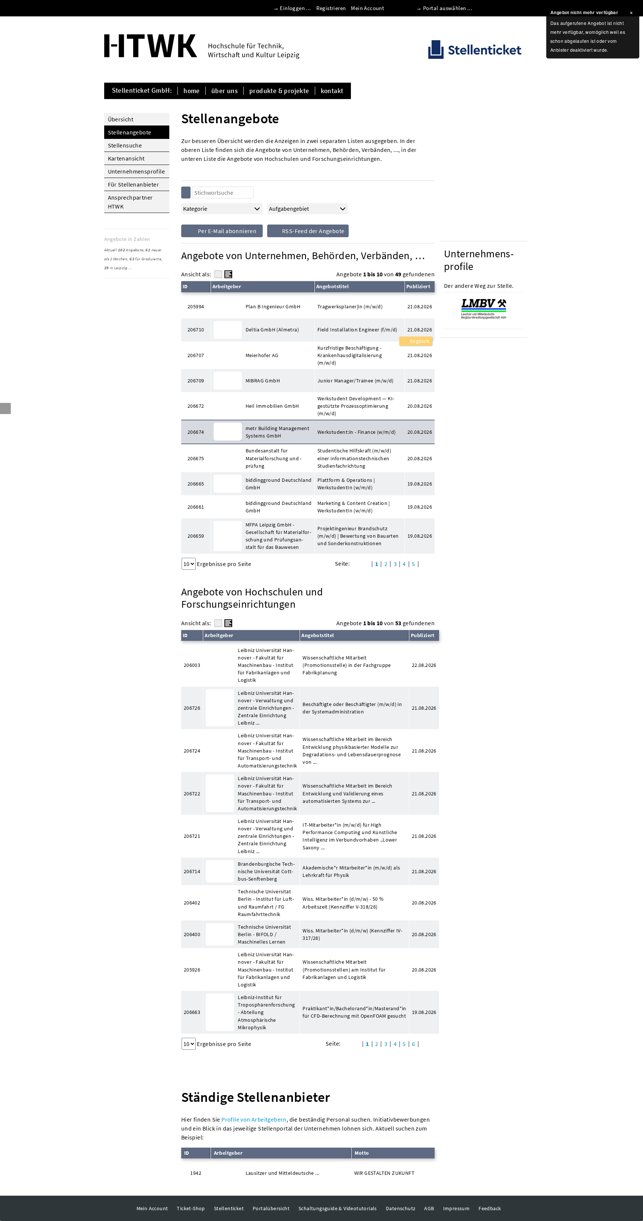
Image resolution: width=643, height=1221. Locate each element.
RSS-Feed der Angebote (313, 231)
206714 (192, 871)
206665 (196, 483)
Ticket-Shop (191, 1208)
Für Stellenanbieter (133, 184)
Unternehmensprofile (136, 171)
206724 (192, 750)
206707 (196, 355)
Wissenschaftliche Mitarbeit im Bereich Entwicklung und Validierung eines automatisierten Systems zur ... (347, 793)
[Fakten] (218, 274)
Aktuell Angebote (124, 249)
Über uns (224, 91)
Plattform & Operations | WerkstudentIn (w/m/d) (346, 484)
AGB (429, 1208)
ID (185, 286)
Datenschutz (400, 1208)
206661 (196, 506)
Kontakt (332, 91)
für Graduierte (145, 258)
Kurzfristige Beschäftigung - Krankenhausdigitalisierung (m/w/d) (349, 355)
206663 (192, 1012)
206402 (192, 902)
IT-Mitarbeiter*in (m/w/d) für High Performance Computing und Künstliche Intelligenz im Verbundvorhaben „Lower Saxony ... (350, 835)
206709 (196, 380)
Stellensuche (125, 145)
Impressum (456, 1208)
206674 (196, 432)
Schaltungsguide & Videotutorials (337, 1208)
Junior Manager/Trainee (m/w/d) (355, 380)
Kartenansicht (126, 158)
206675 (196, 458)
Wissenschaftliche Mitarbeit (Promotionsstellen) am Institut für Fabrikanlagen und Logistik (344, 969)
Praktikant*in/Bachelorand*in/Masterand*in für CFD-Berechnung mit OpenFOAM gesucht (354, 1012)
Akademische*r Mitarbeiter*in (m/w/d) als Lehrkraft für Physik (351, 871)
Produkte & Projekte (279, 91)
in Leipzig (116, 267)
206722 (192, 793)
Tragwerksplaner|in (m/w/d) (350, 306)
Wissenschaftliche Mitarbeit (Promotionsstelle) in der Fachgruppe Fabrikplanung (347, 665)
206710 (196, 329)
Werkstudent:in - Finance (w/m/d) (356, 432)
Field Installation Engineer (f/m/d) (357, 329)
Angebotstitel (332, 286)
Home (191, 91)
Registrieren (331, 8)
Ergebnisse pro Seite (224, 563)
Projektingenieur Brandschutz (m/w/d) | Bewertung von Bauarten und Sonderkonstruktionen (358, 536)
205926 (192, 969)
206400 (192, 934)
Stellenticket (229, 1208)
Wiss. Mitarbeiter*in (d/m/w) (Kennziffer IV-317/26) (352, 934)
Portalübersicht (271, 1208)
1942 (195, 1173)
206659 (196, 535)
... (130, 267)
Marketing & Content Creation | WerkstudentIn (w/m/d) (353, 507)
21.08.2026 (419, 329)
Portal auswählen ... (447, 8)
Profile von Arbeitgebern (254, 1119)
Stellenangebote (129, 132)
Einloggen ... (295, 8)
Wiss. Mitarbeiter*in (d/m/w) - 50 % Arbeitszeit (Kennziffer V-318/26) (343, 903)
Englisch (419, 341)
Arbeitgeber (226, 286)
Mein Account (367, 8)
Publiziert (418, 286)
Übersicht (121, 119)
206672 (196, 406)
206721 (192, 836)
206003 (192, 665)
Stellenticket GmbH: (142, 91)
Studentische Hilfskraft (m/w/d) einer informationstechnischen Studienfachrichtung (354, 458)
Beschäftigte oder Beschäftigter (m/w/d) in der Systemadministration (352, 708)
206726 (192, 708)
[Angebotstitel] (228, 274)
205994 (196, 306)
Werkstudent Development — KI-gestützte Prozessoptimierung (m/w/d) (355, 406)
